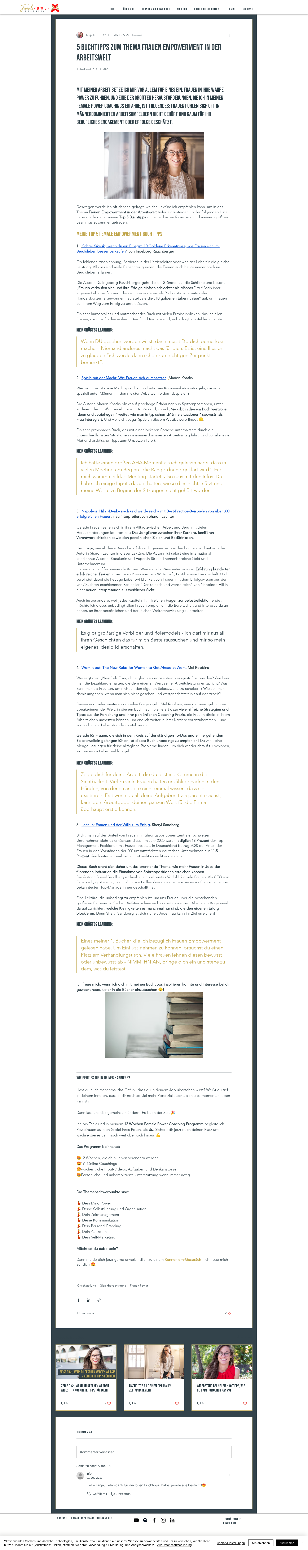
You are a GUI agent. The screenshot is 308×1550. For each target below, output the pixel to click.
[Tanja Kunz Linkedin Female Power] (172, 1520)
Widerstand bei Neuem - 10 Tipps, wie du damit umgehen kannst (221, 1388)
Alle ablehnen (261, 1543)
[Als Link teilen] (99, 1300)
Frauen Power (139, 1285)
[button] (182, 9)
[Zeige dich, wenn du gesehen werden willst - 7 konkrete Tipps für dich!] (86, 1362)
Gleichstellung (86, 1285)
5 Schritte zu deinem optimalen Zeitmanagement (150, 1388)
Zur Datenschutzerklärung (174, 1545)
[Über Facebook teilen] (78, 1300)
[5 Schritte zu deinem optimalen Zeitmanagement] (154, 1362)
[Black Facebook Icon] (154, 1520)
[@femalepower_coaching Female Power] (163, 1520)
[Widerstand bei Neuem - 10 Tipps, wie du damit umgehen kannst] (222, 1362)
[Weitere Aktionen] (229, 35)
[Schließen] (302, 1543)
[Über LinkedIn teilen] (89, 1300)
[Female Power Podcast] (145, 1520)
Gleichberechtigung (113, 1285)
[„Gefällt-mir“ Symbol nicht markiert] (89, 1493)
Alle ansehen (244, 1337)
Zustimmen (287, 1543)
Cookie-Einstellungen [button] (231, 1543)
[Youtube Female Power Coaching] (136, 1520)
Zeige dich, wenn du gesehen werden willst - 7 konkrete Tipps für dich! (85, 1388)
